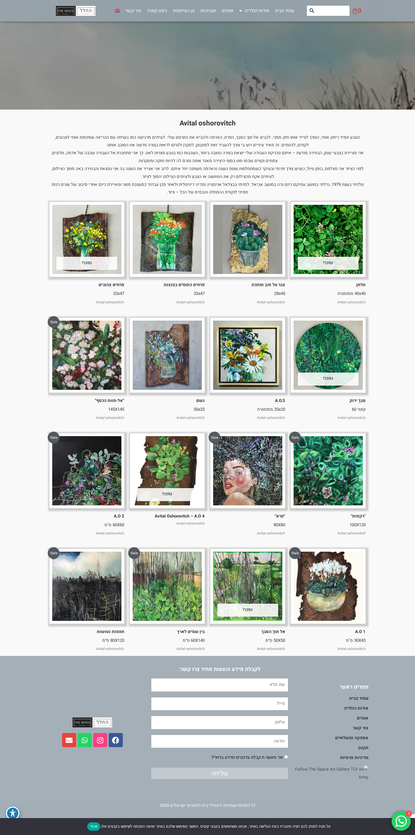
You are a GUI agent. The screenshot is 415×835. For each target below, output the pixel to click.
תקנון (363, 748)
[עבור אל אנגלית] (117, 10)
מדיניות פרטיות (354, 757)
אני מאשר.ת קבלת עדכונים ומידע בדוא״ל (247, 757)
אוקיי (93, 826)
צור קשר (133, 10)
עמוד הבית (284, 10)
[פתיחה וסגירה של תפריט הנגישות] (12, 813)
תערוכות (208, 10)
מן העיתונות (184, 10)
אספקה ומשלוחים (351, 738)
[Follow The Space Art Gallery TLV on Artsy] (328, 773)
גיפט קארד (157, 10)
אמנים (227, 10)
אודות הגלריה (257, 10)
